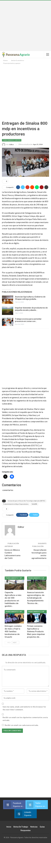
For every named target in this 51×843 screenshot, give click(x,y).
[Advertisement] (25, 25)
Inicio (8, 827)
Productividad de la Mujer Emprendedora (16, 504)
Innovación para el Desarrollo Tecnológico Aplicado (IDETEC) (26, 501)
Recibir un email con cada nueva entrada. (21, 725)
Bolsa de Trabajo (20, 827)
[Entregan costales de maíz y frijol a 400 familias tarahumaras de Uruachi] (14, 616)
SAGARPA (34, 504)
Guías (42, 827)
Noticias (34, 827)
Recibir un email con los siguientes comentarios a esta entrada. (25, 718)
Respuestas (26, 830)
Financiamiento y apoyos (12, 140)
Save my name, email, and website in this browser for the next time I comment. (24, 708)
